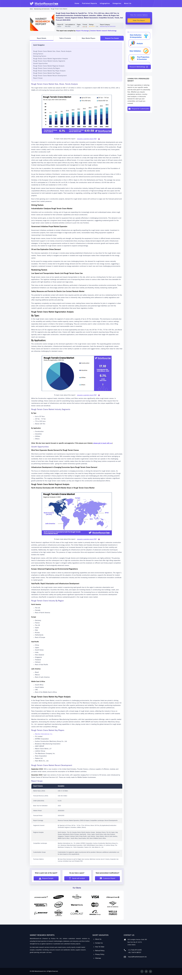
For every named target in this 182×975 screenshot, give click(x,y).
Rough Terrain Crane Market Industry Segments (49, 61)
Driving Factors (38, 54)
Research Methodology (137, 67)
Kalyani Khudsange (82, 31)
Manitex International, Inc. (44, 734)
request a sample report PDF (87, 139)
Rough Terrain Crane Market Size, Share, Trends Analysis (52, 51)
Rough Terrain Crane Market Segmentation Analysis (50, 59)
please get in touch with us (102, 443)
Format (85, 24)
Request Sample (47, 878)
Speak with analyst (78, 878)
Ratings (91, 24)
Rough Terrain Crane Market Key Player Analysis (49, 71)
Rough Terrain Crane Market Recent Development (50, 76)
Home (31, 9)
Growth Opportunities (40, 63)
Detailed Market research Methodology (103, 31)
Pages (79, 24)
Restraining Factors (39, 56)
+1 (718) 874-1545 (135, 950)
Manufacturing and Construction (41, 9)
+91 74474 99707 (134, 952)
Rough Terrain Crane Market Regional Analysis (48, 66)
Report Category (105, 24)
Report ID (60, 24)
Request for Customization (140, 109)
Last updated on (70, 24)
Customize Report (109, 878)
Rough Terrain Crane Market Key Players (46, 73)
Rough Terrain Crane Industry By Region (46, 68)
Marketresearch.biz (40, 971)
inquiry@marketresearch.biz (137, 957)
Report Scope (38, 78)
